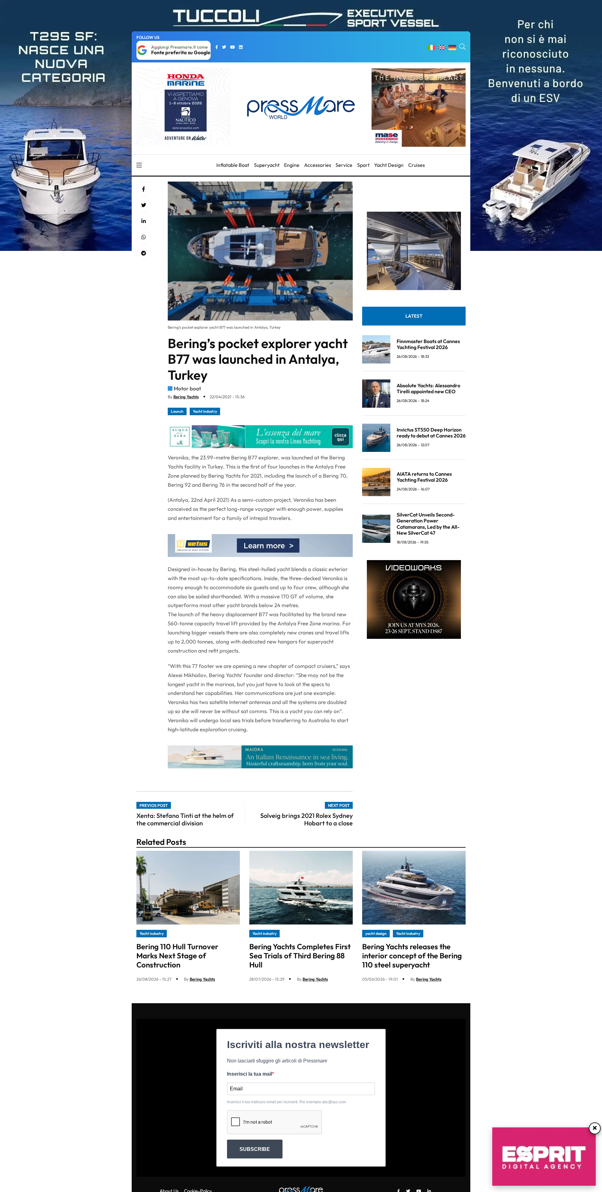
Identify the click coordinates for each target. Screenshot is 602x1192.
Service (343, 165)
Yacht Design (389, 165)
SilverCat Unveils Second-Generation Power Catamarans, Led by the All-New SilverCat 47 (428, 524)
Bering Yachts (186, 396)
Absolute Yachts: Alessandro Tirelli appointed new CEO (428, 388)
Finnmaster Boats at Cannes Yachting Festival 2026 (428, 344)
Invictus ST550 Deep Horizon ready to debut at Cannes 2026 (431, 432)
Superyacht (267, 165)
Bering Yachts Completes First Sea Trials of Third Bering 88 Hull (300, 955)
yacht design (376, 933)
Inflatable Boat (232, 165)
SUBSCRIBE (255, 1149)
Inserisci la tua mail (249, 1074)
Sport (363, 165)
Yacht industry (205, 411)
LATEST (413, 316)
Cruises (416, 165)
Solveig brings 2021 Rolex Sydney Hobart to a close (306, 819)
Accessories (317, 165)
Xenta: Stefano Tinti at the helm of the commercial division (185, 819)
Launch (177, 411)
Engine (291, 165)
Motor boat (187, 388)
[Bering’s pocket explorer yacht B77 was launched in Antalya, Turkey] (143, 221)
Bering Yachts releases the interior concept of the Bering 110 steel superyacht (412, 955)
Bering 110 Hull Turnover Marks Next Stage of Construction (177, 955)
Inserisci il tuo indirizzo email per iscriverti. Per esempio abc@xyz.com (286, 1102)
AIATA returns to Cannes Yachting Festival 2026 (424, 477)
